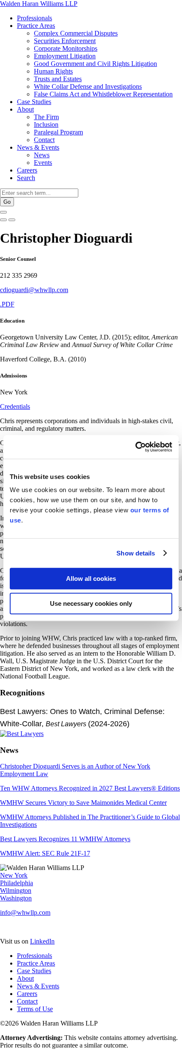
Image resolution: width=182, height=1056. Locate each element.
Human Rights (53, 71)
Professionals (34, 18)
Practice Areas (36, 25)
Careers (27, 170)
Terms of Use (35, 1008)
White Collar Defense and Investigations (88, 86)
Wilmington (15, 890)
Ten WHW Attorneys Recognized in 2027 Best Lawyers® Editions (90, 788)
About (25, 109)
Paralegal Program (58, 132)
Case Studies (34, 101)
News (42, 155)
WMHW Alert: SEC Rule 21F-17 (45, 853)
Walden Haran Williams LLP (38, 3)
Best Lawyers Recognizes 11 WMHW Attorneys (65, 839)
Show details (135, 553)
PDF (8, 304)
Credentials (15, 406)
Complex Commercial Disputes (76, 33)
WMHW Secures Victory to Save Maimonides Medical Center (83, 802)
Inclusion (46, 124)
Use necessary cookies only (91, 603)
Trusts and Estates (58, 78)
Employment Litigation (65, 56)
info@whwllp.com (25, 912)
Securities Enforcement (65, 40)
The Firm (46, 116)
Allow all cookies (91, 578)
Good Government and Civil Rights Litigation (95, 63)
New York (14, 875)
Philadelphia (16, 882)
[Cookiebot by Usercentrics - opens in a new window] (135, 446)
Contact (44, 139)
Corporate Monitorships (65, 48)
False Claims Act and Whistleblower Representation (103, 94)
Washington (16, 898)
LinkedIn (42, 941)
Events (43, 162)
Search (26, 177)
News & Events (38, 147)
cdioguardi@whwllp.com (34, 289)
